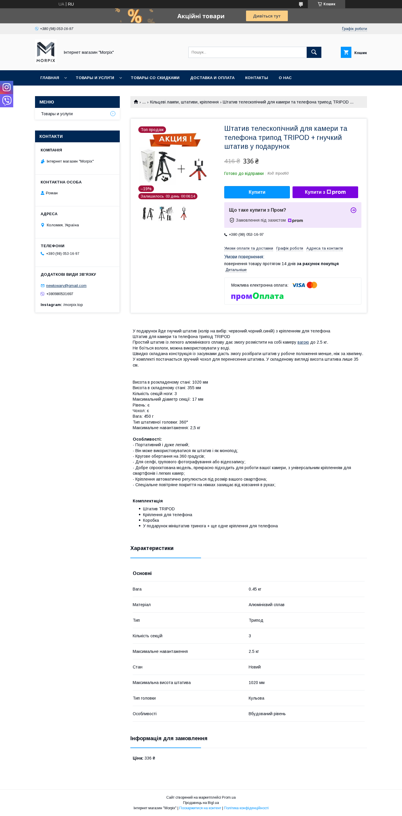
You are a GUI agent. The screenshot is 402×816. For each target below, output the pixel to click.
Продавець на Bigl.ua (201, 803)
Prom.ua (229, 797)
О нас (285, 78)
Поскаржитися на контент (200, 808)
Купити (257, 192)
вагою (303, 342)
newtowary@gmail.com (66, 285)
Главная (49, 78)
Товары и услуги (95, 78)
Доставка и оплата (212, 78)
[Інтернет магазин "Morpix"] (46, 62)
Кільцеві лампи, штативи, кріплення (184, 102)
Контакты (256, 78)
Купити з (315, 192)
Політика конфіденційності (246, 808)
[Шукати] (314, 52)
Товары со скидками (155, 78)
